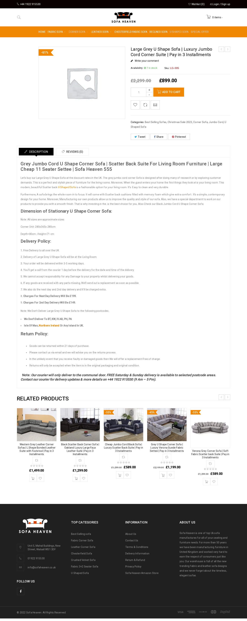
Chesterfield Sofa (81, 553)
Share (159, 136)
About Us (130, 534)
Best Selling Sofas (156, 122)
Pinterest (180, 136)
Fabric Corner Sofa (82, 540)
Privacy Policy (133, 566)
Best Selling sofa (81, 534)
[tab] (36, 151)
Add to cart (171, 92)
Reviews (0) (74, 151)
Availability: (137, 68)
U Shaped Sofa (67, 187)
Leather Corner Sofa (83, 547)
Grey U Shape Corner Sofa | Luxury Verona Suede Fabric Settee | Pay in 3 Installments (167, 447)
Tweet (141, 136)
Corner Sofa (200, 122)
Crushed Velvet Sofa (83, 560)
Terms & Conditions (136, 547)
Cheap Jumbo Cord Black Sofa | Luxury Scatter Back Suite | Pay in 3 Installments (123, 447)
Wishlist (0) (198, 4)
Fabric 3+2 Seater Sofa (84, 566)
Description (38, 151)
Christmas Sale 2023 (180, 122)
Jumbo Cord (216, 122)
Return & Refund (135, 560)
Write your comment (147, 60)
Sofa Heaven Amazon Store (142, 573)
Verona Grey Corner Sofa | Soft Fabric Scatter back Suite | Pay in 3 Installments (210, 454)
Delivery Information (137, 553)
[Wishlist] (135, 104)
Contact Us (131, 540)
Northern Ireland (49, 325)
